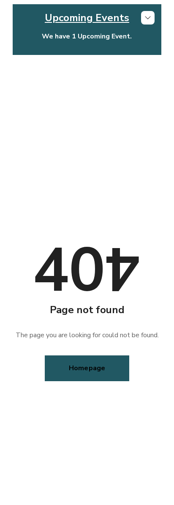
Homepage (87, 368)
